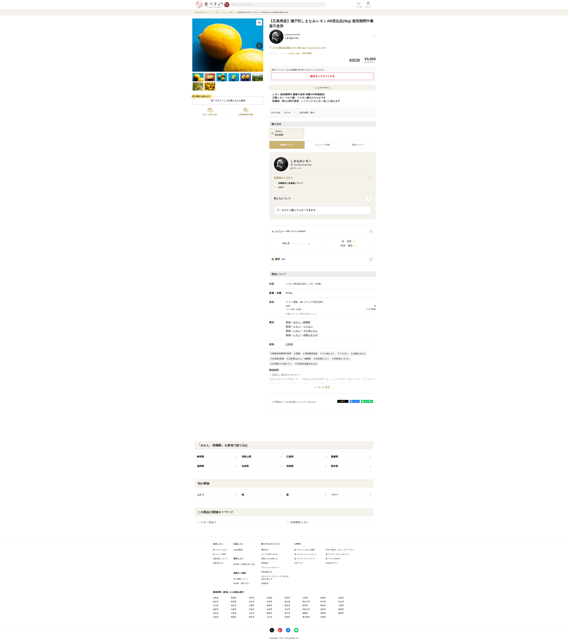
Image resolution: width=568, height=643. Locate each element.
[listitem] (217, 456)
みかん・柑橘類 (301, 322)
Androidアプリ (332, 563)
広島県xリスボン (342, 358)
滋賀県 (215, 609)
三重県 (341, 605)
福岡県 (341, 613)
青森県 (233, 598)
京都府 (233, 609)
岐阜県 (287, 605)
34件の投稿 (306, 53)
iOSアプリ (298, 563)
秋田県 (287, 598)
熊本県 (251, 617)
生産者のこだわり (283, 177)
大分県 (269, 617)
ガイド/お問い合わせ (269, 554)
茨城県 (341, 598)
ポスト (343, 401)
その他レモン (310, 331)
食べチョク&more (333, 559)
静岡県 (305, 605)
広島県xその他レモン (282, 364)
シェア (355, 401)
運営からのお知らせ (269, 559)
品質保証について (220, 559)
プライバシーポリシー (270, 567)
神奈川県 (306, 602)
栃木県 (215, 602)
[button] (322, 239)
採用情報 (265, 583)
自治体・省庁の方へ (241, 583)
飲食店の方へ (218, 563)
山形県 (305, 598)
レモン (297, 326)
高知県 (323, 613)
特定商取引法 (266, 572)
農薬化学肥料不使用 (281, 353)
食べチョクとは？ (220, 550)
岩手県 (251, 598)
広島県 (289, 344)
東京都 (287, 602)
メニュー (368, 7)
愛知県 (323, 605)
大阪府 (251, 609)
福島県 (323, 598)
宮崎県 (287, 617)
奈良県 (287, 609)
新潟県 (323, 602)
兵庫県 (269, 609)
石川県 (215, 605)
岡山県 (215, 613)
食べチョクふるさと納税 (304, 550)
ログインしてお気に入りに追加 (230, 100)
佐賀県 (215, 617)
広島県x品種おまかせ (307, 364)
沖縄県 (323, 617)
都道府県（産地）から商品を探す (228, 592)
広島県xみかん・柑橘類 (300, 358)
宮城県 (269, 598)
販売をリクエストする (322, 76)
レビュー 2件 (294, 53)
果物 (288, 322)
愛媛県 (305, 613)
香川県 (287, 613)
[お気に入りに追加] (259, 23)
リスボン (308, 326)
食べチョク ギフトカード (304, 559)
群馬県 (233, 602)
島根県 (341, 609)
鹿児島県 (306, 617)
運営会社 (265, 550)
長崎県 (233, 617)
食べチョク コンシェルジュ (305, 554)
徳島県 (269, 613)
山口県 (251, 613)
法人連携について (240, 579)
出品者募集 (238, 550)
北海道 (215, 598)
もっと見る (324, 387)
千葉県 (269, 602)
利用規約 (265, 563)
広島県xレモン (322, 358)
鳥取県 (323, 609)
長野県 (269, 605)
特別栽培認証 (311, 353)
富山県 (341, 602)
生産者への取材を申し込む (244, 564)
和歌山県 (306, 609)
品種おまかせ (310, 335)
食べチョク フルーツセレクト (338, 554)
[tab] (322, 145)
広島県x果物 (278, 358)
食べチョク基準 (219, 554)
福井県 (233, 605)
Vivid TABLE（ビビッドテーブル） (340, 550)
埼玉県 (251, 602)
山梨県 (251, 605)
